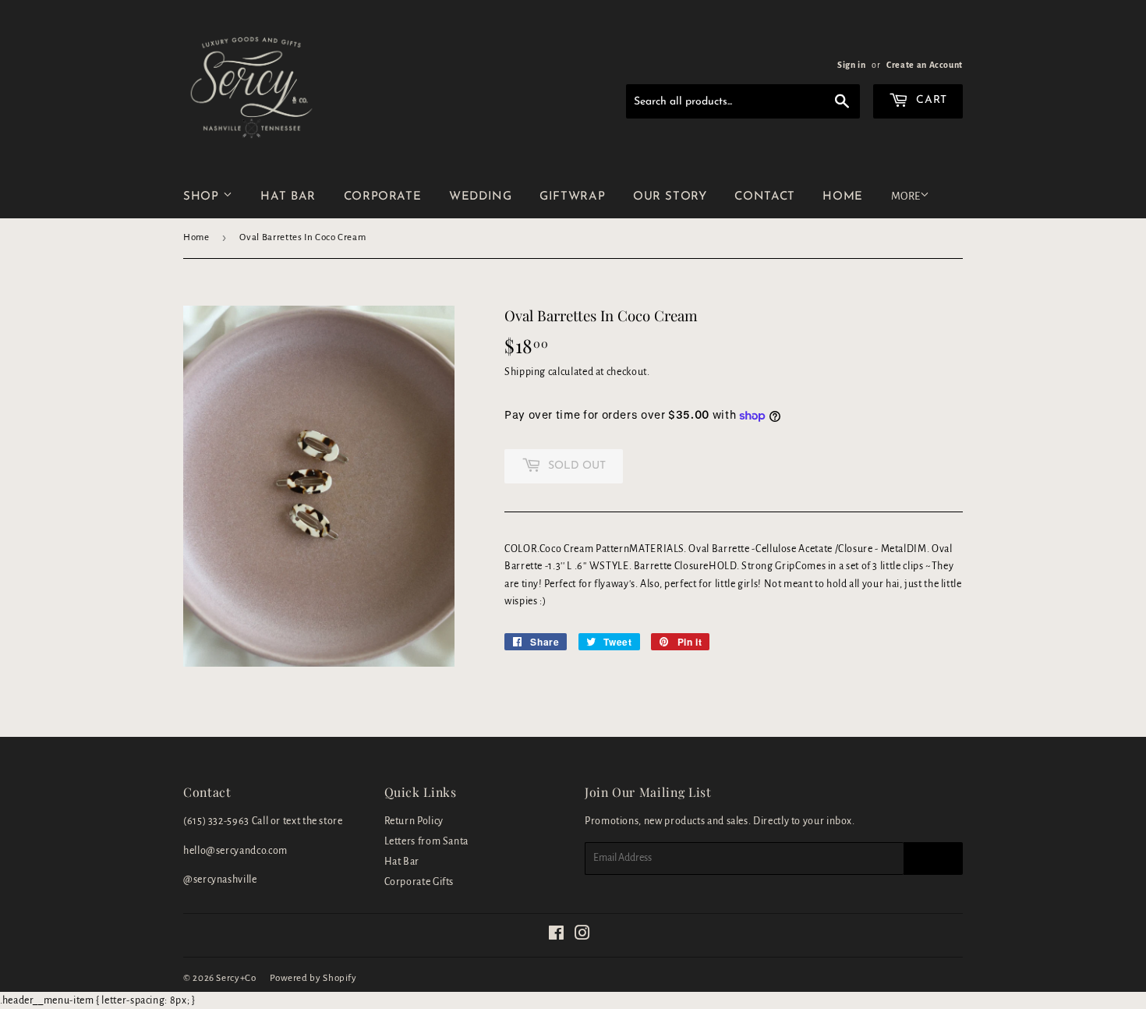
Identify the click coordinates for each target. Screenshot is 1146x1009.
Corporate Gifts (419, 881)
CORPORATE (383, 197)
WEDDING (480, 197)
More (905, 196)
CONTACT (764, 197)
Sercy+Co (236, 978)
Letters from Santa (426, 841)
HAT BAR (287, 197)
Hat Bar (401, 861)
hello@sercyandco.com (235, 850)
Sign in (851, 64)
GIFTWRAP (572, 197)
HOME (842, 197)
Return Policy (414, 821)
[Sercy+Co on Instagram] (583, 935)
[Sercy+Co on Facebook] (556, 935)
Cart (930, 100)
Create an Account (924, 64)
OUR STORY (670, 197)
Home (196, 237)
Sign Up (933, 858)
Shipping (525, 371)
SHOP (203, 197)
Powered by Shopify (313, 978)
